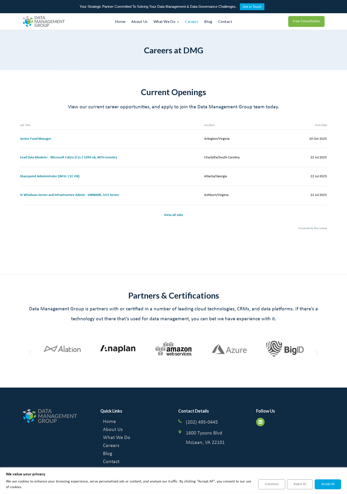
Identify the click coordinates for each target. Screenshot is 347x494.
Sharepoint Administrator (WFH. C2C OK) (50, 176)
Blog (208, 21)
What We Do (116, 437)
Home (120, 21)
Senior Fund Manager (35, 139)
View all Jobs (173, 215)
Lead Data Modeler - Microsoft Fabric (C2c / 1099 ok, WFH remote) (68, 157)
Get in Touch (252, 6)
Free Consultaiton (306, 21)
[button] (30, 352)
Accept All (327, 484)
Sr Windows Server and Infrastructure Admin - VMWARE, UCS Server (69, 195)
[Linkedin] (260, 422)
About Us (139, 21)
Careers (191, 21)
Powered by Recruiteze (312, 228)
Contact (225, 21)
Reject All (300, 484)
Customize (272, 484)
